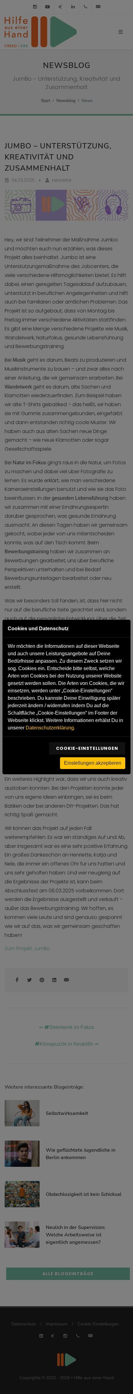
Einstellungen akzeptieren (92, 763)
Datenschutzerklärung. (50, 727)
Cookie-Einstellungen (87, 748)
